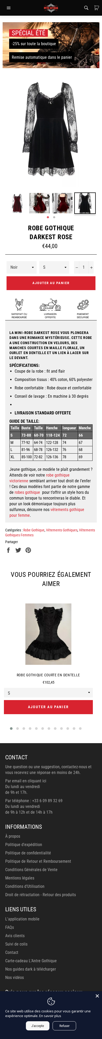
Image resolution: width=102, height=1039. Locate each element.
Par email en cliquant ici (25, 780)
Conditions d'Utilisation (24, 886)
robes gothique (28, 492)
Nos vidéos (14, 977)
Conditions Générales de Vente (31, 869)
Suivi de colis (16, 944)
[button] (11, 728)
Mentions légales (19, 878)
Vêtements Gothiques (61, 530)
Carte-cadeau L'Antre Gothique (31, 960)
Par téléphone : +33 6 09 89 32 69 (34, 800)
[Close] (97, 996)
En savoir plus (50, 1015)
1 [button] (47, 217)
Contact (11, 952)
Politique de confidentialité (28, 852)
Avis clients (15, 935)
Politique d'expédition (23, 844)
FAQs (9, 927)
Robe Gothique (33, 530)
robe (50, 475)
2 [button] (54, 217)
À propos (12, 836)
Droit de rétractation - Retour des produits (40, 894)
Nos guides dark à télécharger (30, 969)
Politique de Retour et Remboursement (38, 861)
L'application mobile (22, 919)
